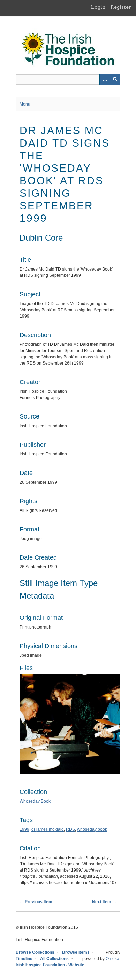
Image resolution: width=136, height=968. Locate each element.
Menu (25, 104)
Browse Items (76, 952)
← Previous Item (36, 901)
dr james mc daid (47, 829)
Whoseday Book (35, 801)
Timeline (24, 958)
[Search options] (104, 79)
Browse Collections (35, 952)
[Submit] (115, 79)
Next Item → (104, 901)
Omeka (112, 958)
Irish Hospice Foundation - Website (50, 964)
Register (121, 7)
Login (98, 7)
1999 (24, 829)
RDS (70, 829)
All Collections (54, 958)
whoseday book (92, 829)
